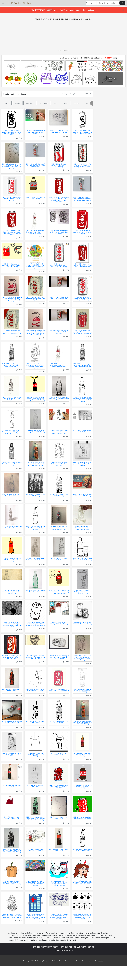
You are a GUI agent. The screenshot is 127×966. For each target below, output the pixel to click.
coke (7, 103)
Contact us (99, 961)
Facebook (68, 950)
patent (76, 103)
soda (65, 103)
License (90, 961)
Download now (88, 10)
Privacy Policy (81, 961)
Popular (23, 94)
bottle (17, 103)
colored (88, 103)
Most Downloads (9, 94)
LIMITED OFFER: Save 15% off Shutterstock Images (81, 58)
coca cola (44, 103)
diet (55, 103)
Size (18, 94)
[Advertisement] (63, 36)
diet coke (29, 103)
